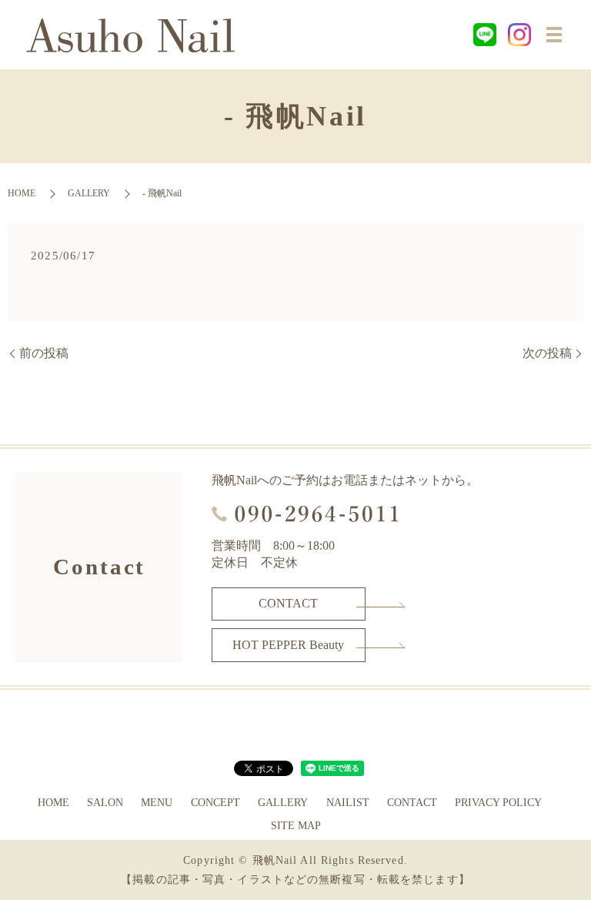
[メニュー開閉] (554, 34)
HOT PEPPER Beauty (288, 644)
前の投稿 (43, 353)
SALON (105, 802)
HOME (21, 193)
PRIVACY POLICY (498, 802)
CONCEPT (215, 802)
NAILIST (347, 802)
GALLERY (89, 193)
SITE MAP (296, 825)
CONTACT (288, 603)
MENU (156, 802)
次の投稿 (547, 353)
